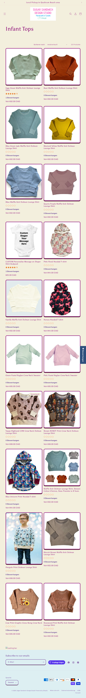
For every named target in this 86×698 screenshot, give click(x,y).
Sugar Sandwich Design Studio (26, 690)
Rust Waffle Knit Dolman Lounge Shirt (60, 88)
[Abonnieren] (43, 662)
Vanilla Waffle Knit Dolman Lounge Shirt (23, 320)
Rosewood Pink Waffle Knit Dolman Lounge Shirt (59, 624)
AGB (78, 690)
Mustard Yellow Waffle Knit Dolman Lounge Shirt (59, 147)
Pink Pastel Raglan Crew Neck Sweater (60, 375)
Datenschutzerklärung (68, 690)
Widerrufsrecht (54, 690)
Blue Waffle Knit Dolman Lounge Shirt (22, 202)
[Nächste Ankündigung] (81, 2)
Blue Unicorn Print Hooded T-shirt (21, 497)
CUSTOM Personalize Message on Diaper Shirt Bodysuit (23, 263)
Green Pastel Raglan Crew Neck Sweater (23, 375)
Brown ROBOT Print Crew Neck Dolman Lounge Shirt (61, 432)
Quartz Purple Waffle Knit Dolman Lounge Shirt (59, 205)
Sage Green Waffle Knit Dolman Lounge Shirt (23, 89)
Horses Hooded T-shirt (53, 320)
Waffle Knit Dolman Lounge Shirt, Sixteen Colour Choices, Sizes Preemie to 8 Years (62, 490)
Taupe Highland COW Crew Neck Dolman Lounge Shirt (23, 432)
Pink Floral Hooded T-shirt (55, 262)
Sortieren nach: (39, 44)
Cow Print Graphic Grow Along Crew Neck (24, 623)
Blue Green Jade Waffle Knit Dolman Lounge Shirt (22, 147)
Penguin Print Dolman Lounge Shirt (21, 567)
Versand (77, 692)
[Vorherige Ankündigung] (4, 2)
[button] (4, 13)
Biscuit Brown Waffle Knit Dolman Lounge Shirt (59, 553)
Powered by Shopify (42, 690)
